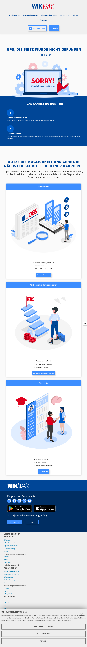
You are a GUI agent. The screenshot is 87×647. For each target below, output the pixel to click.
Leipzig (6, 560)
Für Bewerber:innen (49, 15)
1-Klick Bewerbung (9, 549)
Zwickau (6, 557)
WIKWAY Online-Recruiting (11, 571)
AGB (5, 609)
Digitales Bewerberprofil (11, 546)
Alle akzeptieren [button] (43, 634)
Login (32, 522)
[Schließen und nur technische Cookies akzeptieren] (81, 614)
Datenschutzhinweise (10, 603)
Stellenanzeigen (8, 577)
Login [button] (55, 28)
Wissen (6, 551)
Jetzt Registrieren (14, 522)
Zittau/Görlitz (8, 562)
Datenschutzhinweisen (65, 620)
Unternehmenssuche (10, 543)
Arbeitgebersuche (30, 15)
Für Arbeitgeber (39, 28)
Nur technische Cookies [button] (43, 627)
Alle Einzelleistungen (10, 580)
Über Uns (43, 20)
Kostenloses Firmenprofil (11, 574)
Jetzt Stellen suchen (43, 275)
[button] (64, 15)
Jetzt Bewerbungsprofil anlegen (43, 373)
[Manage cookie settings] (85, 324)
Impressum (7, 600)
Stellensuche (14, 15)
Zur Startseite (43, 471)
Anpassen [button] (43, 641)
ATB (5, 606)
